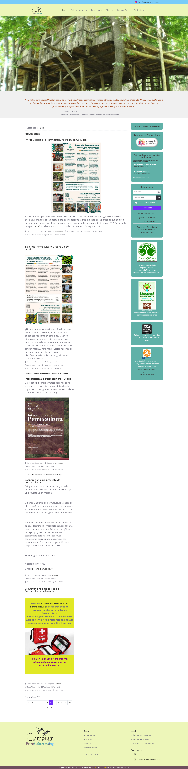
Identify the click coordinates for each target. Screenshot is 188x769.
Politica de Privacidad (141, 735)
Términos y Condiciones (147, 227)
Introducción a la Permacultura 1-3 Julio (48, 378)
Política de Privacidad (146, 229)
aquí (37, 226)
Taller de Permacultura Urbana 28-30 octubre (47, 248)
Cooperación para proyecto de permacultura (42, 481)
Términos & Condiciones (142, 743)
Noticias (87, 743)
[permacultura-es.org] (34, 10)
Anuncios (55, 575)
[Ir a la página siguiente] (47, 707)
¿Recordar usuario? (147, 217)
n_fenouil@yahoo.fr (42, 568)
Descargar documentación (146, 369)
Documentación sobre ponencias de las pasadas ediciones (146, 314)
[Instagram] (135, 754)
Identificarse (147, 208)
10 (70, 703)
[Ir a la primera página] (28, 702)
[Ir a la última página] (51, 707)
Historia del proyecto (147, 375)
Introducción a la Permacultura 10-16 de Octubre (56, 139)
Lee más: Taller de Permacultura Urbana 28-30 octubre (46, 374)
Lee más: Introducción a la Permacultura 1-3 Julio (44, 475)
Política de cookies (146, 232)
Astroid (94, 767)
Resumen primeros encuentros (147, 372)
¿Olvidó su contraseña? (147, 213)
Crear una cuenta (146, 221)
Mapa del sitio (91, 754)
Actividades (59, 231)
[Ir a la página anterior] (32, 702)
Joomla (103, 767)
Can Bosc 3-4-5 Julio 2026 (141, 173)
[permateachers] (147, 353)
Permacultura (90, 747)
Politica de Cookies (140, 739)
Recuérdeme (150, 202)
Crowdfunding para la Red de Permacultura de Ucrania (42, 590)
